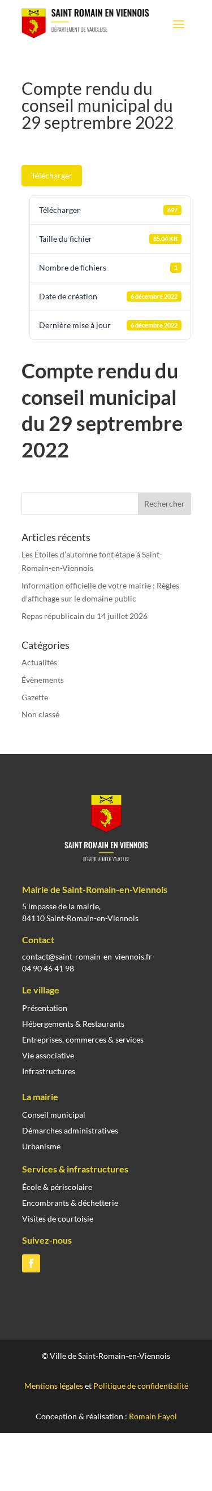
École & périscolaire (57, 1187)
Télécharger (51, 175)
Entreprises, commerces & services (83, 1039)
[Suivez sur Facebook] (31, 1263)
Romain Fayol (153, 1416)
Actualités (39, 662)
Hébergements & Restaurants (73, 1023)
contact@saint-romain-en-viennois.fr (87, 956)
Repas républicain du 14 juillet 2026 (84, 616)
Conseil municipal (53, 1114)
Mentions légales (53, 1385)
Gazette (34, 697)
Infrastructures (48, 1071)
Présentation (44, 1008)
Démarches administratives (70, 1130)
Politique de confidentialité (140, 1385)
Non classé (40, 714)
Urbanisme (41, 1146)
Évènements (42, 680)
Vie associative (48, 1055)
